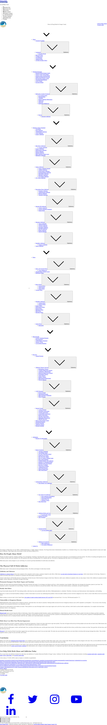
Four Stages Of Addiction (58, 494)
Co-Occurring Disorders (21, 664)
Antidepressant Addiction (44, 192)
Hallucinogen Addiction (41, 150)
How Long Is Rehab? (43, 459)
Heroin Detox (39, 308)
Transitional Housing (40, 422)
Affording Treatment (43, 451)
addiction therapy (8, 665)
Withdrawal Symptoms (57, 541)
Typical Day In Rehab (43, 466)
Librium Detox (41, 286)
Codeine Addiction (42, 170)
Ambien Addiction (42, 208)
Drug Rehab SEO (4, 724)
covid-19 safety (37, 667)
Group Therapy (42, 375)
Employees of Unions (43, 455)
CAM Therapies (53, 391)
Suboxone (40, 102)
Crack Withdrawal (42, 270)
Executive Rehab (39, 82)
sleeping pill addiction (56, 663)
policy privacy (44, 667)
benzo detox (16, 661)
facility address (3, 668)
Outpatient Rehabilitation (41, 79)
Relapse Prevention (42, 516)
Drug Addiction (39, 130)
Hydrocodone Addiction (44, 171)
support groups (43, 665)
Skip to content (3, 0)
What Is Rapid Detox (43, 469)
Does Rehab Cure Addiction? (45, 483)
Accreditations (39, 57)
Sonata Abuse (41, 210)
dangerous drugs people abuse (18, 640)
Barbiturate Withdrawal (43, 103)
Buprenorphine (41, 96)
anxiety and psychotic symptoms (18, 645)
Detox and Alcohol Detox (55, 268)
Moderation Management (44, 418)
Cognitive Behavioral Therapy (45, 370)
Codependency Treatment (41, 340)
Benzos (53, 115)
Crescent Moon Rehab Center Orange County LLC (45, 724)
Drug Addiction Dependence (48, 496)
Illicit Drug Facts (42, 501)
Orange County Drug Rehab (42, 74)
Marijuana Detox (39, 309)
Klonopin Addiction (46, 116)
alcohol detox (10, 661)
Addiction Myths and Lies (58, 513)
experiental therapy (30, 665)
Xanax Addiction (39, 246)
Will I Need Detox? (42, 470)
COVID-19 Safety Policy (41, 60)
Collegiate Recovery (43, 467)
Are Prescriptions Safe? (46, 530)
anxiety (7, 664)
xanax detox (52, 661)
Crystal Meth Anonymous (44, 414)
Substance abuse (4, 663)
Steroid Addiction (42, 231)
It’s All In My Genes (46, 514)
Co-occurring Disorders (41, 343)
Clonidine (40, 98)
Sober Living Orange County (42, 420)
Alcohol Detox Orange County (43, 271)
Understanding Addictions (55, 481)
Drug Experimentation (46, 497)
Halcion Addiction (42, 193)
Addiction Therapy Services (56, 367)
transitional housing (51, 665)
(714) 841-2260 (3, 675)
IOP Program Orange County (42, 78)
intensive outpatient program (41, 660)
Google (21, 717)
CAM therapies (22, 665)
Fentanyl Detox (42, 304)
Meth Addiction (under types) (42, 154)
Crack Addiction (39, 133)
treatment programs (4, 660)
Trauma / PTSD (39, 342)
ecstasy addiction (26, 663)
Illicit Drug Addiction (54, 146)
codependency (12, 664)
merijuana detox (35, 661)
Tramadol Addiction (43, 195)
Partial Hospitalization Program (43, 77)
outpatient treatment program (55, 660)
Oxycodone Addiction (43, 176)
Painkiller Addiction (54, 243)
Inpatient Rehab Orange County (43, 73)
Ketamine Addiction (43, 191)
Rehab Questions (53, 450)
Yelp (24, 717)
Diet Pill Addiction (42, 229)
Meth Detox (38, 311)
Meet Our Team (39, 55)
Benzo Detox (52, 284)
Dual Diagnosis (39, 339)
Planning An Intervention (41, 438)
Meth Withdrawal (45, 543)
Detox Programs (3, 661)
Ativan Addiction (42, 223)
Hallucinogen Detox (40, 307)
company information (5, 667)
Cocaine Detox (39, 290)
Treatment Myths (56, 528)
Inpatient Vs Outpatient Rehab (45, 462)
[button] (3, 2)
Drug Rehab (11, 660)
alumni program (15, 665)
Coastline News (39, 56)
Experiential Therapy (43, 374)
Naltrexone (41, 100)
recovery (2, 665)
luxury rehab (75, 660)
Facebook (29, 717)
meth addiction (40, 663)
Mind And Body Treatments (44, 395)
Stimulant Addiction (54, 222)
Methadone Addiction (40, 155)
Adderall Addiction (42, 225)
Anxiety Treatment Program (42, 338)
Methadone (41, 325)
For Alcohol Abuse (42, 95)
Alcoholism (38, 129)
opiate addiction (47, 663)
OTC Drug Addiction (40, 178)
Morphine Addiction (43, 175)
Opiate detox (47, 661)
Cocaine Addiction (42, 147)
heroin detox (28, 661)
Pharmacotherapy (42, 379)
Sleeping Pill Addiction (55, 206)
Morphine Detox (39, 312)
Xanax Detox (41, 288)
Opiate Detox (52, 324)
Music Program (41, 396)
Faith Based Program (43, 394)
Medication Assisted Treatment (56, 94)
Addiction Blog (39, 59)
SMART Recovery (42, 419)
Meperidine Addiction (43, 174)
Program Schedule (40, 423)
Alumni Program (39, 356)
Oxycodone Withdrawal (46, 544)
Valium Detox (41, 287)
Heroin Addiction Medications (45, 99)
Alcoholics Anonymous (43, 411)
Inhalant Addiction (40, 152)
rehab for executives (82, 660)
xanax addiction (64, 663)
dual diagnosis (30, 664)
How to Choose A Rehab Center (45, 458)
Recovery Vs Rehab (43, 465)
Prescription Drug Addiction (56, 189)
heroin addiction (33, 663)
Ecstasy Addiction (40, 134)
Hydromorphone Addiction (44, 172)
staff (23, 667)
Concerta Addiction (42, 226)
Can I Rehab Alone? (43, 452)
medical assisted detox (67, 660)
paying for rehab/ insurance (16, 667)
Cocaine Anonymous (43, 412)
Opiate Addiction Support (44, 168)
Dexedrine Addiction (43, 227)
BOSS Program (42, 392)
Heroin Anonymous (43, 415)
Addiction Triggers (40, 424)
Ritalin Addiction (42, 230)
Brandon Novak (42, 53)
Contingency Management (44, 371)
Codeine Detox (41, 303)
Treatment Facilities (40, 40)
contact (32, 667)
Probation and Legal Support (45, 463)
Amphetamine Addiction (41, 131)
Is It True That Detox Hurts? (44, 454)
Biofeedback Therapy (43, 369)
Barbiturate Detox (40, 273)
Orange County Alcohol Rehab (43, 75)
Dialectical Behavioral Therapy (45, 373)
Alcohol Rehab (17, 660)
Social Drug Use (45, 499)
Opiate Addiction (53, 167)
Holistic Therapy (42, 377)
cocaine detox (22, 661)
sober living (37, 665)
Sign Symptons (41, 517)
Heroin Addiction (40, 151)
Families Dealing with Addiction (45, 460)
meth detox (41, 661)
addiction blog (27, 667)
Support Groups (53, 408)
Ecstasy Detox (39, 305)
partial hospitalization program (28, 660)
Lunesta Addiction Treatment (45, 209)
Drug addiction (18, 663)
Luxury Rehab (39, 81)
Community (52, 52)
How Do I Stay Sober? (43, 456)
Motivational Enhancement (44, 378)
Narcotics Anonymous (43, 416)
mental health (3, 664)
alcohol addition (11, 663)
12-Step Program (42, 409)
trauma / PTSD (37, 664)
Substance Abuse (45, 500)
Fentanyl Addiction (42, 244)
